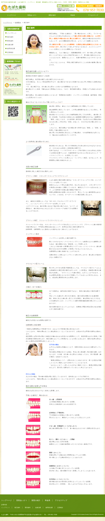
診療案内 (18, 22)
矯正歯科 (10, 37)
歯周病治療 (11, 48)
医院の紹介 (52, 15)
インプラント (12, 33)
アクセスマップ (93, 15)
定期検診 (10, 52)
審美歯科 (10, 41)
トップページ (11, 15)
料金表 (73, 15)
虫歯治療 (10, 44)
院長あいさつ (32, 15)
